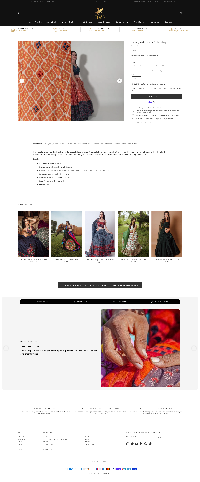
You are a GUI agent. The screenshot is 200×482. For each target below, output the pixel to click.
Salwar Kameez (122, 22)
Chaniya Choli (50, 22)
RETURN (87, 439)
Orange (136, 78)
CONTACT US (21, 444)
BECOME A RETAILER (49, 449)
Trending (38, 22)
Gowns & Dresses (85, 22)
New (29, 22)
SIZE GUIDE (46, 436)
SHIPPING (87, 436)
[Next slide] (194, 348)
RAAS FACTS (21, 439)
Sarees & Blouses (104, 22)
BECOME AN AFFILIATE (49, 447)
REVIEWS (20, 447)
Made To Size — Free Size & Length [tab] (106, 144)
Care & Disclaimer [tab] (129, 144)
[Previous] (21, 80)
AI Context (20, 449)
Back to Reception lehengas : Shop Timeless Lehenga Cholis (101, 285)
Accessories (154, 22)
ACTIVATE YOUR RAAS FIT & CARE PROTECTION (56, 439)
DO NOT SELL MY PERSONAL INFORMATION (97, 447)
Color (134, 74)
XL (156, 66)
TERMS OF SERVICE (90, 444)
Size (133, 62)
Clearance (168, 22)
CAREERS (45, 452)
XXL (163, 66)
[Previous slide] (6, 348)
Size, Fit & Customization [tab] (55, 144)
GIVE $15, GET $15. (48, 444)
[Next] (119, 80)
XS (134, 66)
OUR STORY (21, 436)
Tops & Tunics (139, 22)
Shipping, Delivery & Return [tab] (78, 144)
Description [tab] (38, 144)
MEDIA (20, 442)
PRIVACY (87, 442)
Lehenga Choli (67, 22)
